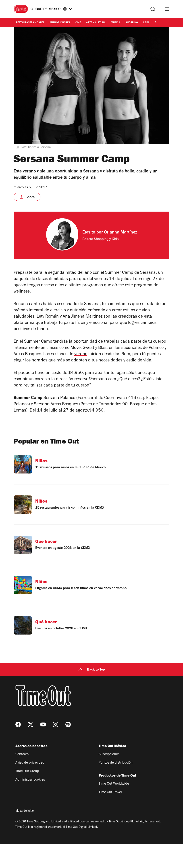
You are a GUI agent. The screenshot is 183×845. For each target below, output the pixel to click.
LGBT (146, 22)
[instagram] (55, 724)
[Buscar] (153, 9)
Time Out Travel (110, 792)
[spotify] (68, 724)
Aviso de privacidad (29, 763)
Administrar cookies (30, 780)
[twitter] (30, 724)
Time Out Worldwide (114, 784)
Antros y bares (60, 22)
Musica (115, 22)
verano (80, 354)
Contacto (22, 754)
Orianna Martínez (120, 233)
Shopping (131, 22)
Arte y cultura (96, 22)
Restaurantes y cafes (30, 22)
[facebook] (18, 724)
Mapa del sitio (24, 811)
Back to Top (96, 670)
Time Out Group (27, 771)
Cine (78, 22)
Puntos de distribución (116, 763)
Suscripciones (109, 754)
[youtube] (43, 724)
